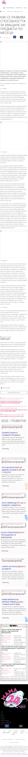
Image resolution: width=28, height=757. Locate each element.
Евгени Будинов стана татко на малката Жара (12, 416)
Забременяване (10, 8)
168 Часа (16, 730)
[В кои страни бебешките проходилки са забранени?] (13, 526)
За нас (2, 711)
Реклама (2, 717)
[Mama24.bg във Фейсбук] (7, 726)
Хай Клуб (22, 730)
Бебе (25, 8)
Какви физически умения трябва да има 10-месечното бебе (12, 601)
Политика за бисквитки (5, 724)
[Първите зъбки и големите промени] (12, 426)
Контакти (2, 715)
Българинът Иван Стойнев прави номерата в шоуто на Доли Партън (14, 664)
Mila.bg (21, 732)
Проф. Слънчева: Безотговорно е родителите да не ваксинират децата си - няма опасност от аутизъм (14, 648)
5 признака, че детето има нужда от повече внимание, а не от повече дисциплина (11, 402)
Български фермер (6, 732)
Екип (1, 713)
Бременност (19, 8)
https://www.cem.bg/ (24, 754)
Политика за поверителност (6, 722)
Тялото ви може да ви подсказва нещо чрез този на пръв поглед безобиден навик (13, 410)
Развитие (4, 11)
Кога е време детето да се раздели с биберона (14, 504)
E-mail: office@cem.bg (15, 754)
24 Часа (9, 730)
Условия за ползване (5, 720)
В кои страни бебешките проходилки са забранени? (12, 534)
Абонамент (3, 718)
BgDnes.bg (15, 732)
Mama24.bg (7, 37)
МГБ (4, 730)
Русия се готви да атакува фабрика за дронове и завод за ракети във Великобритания (12, 631)
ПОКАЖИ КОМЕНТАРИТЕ (14, 392)
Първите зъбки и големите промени (11, 433)
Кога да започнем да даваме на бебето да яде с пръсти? (13, 469)
